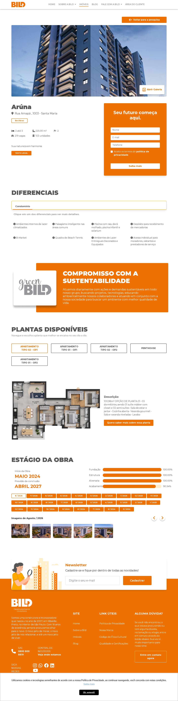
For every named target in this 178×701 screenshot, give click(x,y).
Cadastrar (137, 580)
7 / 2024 (96, 509)
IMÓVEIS (83, 4)
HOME (51, 4)
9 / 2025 (34, 502)
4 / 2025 (108, 502)
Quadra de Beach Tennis (69, 237)
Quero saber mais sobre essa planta (128, 422)
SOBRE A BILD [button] (66, 4)
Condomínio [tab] (22, 206)
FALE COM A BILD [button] (110, 4)
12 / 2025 (139, 496)
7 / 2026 (33, 496)
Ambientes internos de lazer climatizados (30, 226)
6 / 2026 (48, 496)
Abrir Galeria (154, 89)
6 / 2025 (79, 502)
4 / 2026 (78, 496)
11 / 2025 (154, 496)
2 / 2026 (109, 496)
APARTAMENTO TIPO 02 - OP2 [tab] (109, 348)
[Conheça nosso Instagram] (36, 666)
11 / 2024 (35, 509)
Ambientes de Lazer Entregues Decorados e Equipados (105, 241)
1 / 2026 (123, 496)
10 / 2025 (19, 502)
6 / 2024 (111, 509)
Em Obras (19, 121)
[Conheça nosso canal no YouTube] (36, 671)
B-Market (21, 237)
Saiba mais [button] (89, 684)
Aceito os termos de (131, 153)
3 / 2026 (93, 496)
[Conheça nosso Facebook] (47, 666)
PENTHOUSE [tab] (148, 348)
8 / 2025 (49, 502)
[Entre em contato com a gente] (41, 666)
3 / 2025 (123, 502)
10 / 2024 (50, 509)
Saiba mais (135, 166)
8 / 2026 (18, 496)
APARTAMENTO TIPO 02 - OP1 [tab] (29, 348)
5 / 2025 (93, 502)
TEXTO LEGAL (21, 153)
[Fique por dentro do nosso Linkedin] (52, 666)
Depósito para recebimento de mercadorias (147, 226)
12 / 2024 (19, 509)
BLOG (95, 4)
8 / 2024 (81, 509)
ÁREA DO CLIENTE (135, 4)
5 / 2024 (126, 509)
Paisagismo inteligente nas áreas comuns (68, 226)
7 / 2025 (64, 502)
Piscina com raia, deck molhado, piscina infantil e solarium (106, 227)
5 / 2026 (63, 496)
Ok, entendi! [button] (89, 692)
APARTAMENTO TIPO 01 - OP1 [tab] (69, 348)
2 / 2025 (138, 502)
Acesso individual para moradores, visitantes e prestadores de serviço (144, 241)
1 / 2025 (153, 502)
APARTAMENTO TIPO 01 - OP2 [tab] (29, 361)
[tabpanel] (89, 236)
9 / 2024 (66, 509)
